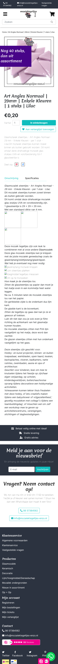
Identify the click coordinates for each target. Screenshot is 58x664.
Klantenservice (10, 545)
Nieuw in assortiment (13, 587)
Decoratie (7, 573)
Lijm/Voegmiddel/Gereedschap (18, 578)
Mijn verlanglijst (10, 617)
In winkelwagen (39, 122)
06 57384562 (7, 4)
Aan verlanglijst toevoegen (40, 129)
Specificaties (32, 178)
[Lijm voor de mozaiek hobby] (17, 270)
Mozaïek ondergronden (14, 582)
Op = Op (6, 592)
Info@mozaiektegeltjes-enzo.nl (27, 4)
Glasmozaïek (9, 563)
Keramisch (7, 568)
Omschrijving (11, 178)
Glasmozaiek (46, 249)
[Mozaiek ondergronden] (16, 277)
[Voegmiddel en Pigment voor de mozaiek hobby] (22, 273)
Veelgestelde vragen (47, 4)
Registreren (8, 602)
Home (4, 32)
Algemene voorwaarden (14, 540)
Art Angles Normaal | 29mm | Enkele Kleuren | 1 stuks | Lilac (31, 32)
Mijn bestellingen (11, 607)
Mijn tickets (8, 612)
